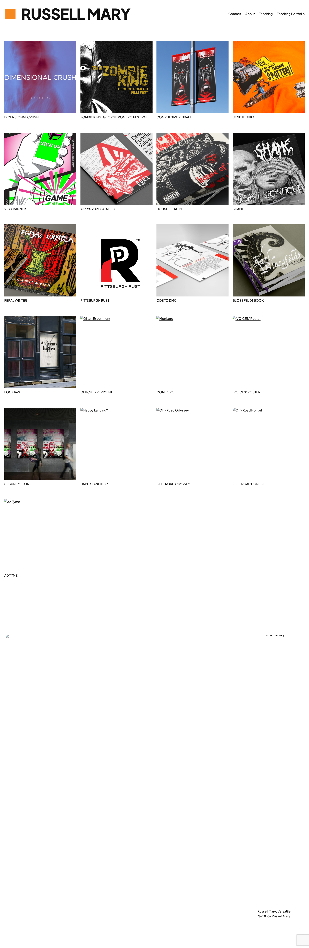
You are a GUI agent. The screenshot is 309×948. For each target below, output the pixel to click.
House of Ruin (169, 209)
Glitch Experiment (96, 392)
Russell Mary (75, 13)
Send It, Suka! (244, 117)
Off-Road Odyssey (173, 484)
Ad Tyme (11, 575)
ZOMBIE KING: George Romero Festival (114, 117)
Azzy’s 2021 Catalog (97, 209)
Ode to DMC (166, 300)
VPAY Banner (15, 209)
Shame (238, 209)
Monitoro (165, 392)
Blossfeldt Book (248, 300)
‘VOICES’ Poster (246, 392)
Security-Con (16, 484)
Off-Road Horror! (250, 484)
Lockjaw (12, 392)
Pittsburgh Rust (94, 300)
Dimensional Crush (21, 117)
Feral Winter (15, 300)
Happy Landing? (94, 484)
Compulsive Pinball (174, 117)
